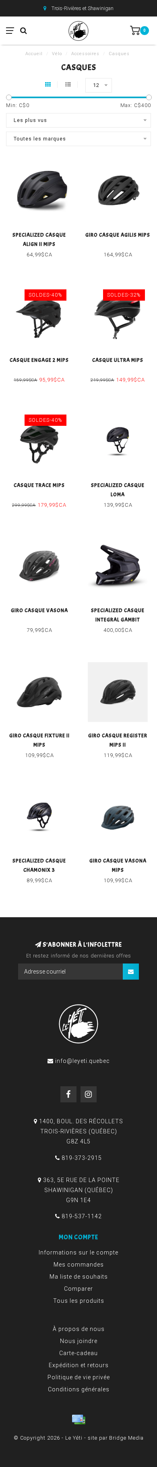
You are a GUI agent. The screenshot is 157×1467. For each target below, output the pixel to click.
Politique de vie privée (79, 1377)
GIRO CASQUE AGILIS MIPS (117, 235)
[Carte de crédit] (78, 1419)
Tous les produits (78, 1301)
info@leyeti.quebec (82, 1061)
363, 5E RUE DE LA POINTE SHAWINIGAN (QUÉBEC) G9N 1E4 (81, 1190)
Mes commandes (79, 1264)
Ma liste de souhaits (79, 1276)
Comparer (78, 1288)
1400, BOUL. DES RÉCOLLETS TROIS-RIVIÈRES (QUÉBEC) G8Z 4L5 (81, 1131)
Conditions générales (78, 1389)
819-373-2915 (82, 1158)
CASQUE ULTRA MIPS (117, 360)
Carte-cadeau (78, 1353)
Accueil (34, 53)
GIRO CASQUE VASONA (39, 610)
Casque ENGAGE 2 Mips (39, 360)
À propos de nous (79, 1329)
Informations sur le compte (78, 1252)
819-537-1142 (82, 1216)
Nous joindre (78, 1341)
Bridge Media (126, 1438)
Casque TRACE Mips (39, 485)
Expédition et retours (79, 1365)
